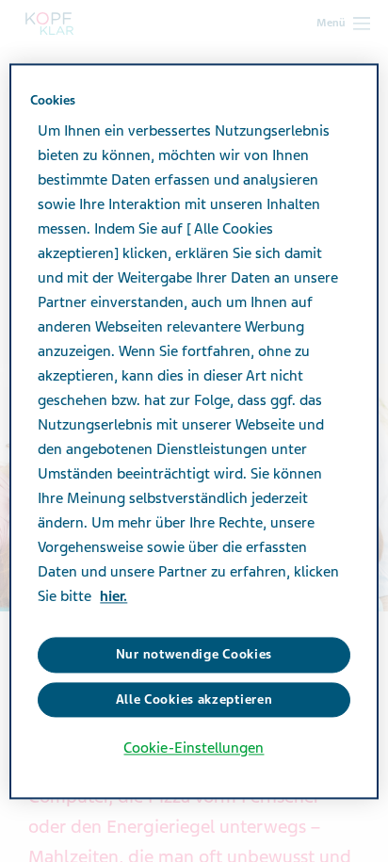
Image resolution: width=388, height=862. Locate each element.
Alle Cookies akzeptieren (194, 699)
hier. (113, 597)
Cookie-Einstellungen (193, 749)
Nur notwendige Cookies (194, 655)
